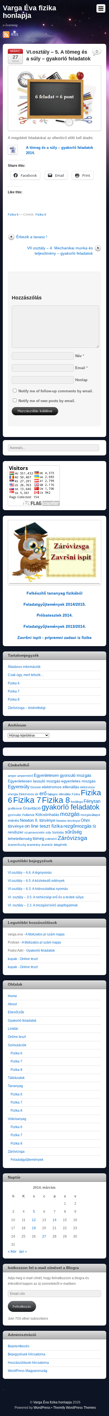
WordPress (42, 1407)
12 (34, 1220)
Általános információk (24, 666)
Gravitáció (32, 808)
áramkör (47, 844)
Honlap (81, 380)
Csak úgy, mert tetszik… (26, 675)
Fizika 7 (14, 691)
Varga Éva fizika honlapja (52, 1402)
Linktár (13, 1028)
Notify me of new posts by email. (46, 401)
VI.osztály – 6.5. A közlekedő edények (36, 880)
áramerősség (17, 844)
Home (12, 996)
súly (48, 832)
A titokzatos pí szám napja (45, 934)
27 (44, 1236)
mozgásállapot (90, 814)
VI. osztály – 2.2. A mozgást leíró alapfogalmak (43, 905)
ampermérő (25, 775)
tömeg (38, 838)
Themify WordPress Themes (74, 1407)
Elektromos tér (29, 794)
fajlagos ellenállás (59, 794)
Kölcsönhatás (47, 815)
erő (43, 793)
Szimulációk (17, 1045)
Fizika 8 (14, 699)
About (12, 1004)
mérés (13, 820)
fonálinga (77, 801)
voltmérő (51, 838)
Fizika (76, 794)
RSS (14, 35)
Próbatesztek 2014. (55, 615)
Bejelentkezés (18, 1346)
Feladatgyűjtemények (27, 1159)
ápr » (23, 1251)
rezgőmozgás (77, 826)
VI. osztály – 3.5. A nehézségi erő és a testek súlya (46, 897)
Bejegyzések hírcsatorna (26, 1354)
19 (34, 1228)
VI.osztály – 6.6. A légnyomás (30, 872)
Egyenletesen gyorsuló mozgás (62, 775)
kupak (12, 959)
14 (54, 1220)
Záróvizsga (72, 838)
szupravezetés (34, 832)
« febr (12, 1251)
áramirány (34, 844)
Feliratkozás (22, 1306)
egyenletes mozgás (78, 781)
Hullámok (28, 814)
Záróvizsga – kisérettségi (27, 708)
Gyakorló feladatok (40, 950)
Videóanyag (17, 1119)
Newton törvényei (68, 820)
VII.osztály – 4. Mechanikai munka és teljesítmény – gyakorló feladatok (60, 250)
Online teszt (29, 959)
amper (12, 775)
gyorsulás (14, 814)
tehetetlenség (20, 839)
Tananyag (15, 1086)
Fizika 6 (13, 214)
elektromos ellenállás (60, 787)
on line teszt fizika (44, 826)
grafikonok (15, 808)
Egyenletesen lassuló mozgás (34, 781)
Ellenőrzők (16, 1012)
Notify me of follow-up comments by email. (55, 391)
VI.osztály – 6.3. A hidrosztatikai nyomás (38, 888)
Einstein (35, 787)
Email (80, 368)
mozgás (70, 814)
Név (78, 356)
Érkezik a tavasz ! (31, 237)
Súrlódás (58, 832)
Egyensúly (19, 786)
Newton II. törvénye (37, 820)
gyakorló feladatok (70, 807)
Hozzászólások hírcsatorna (28, 1362)
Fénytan (92, 801)
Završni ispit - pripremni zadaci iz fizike (54, 637)
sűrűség (73, 832)
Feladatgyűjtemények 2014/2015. (54, 604)
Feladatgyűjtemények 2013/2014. (54, 626)
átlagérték (60, 844)
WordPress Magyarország (27, 1370)
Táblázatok (16, 1078)
